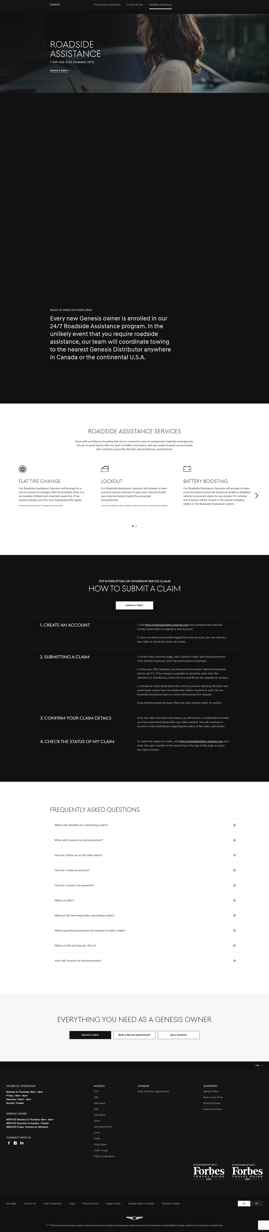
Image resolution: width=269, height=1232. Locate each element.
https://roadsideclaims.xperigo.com (167, 625)
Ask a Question (178, 1034)
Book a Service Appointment (134, 1034)
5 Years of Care (135, 4)
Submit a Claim (134, 605)
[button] (256, 495)
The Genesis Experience (107, 4)
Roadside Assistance (160, 4)
